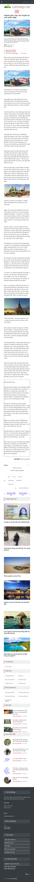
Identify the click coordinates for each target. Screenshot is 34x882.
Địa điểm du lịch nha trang (12, 863)
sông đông (18, 480)
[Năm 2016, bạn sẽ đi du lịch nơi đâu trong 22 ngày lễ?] (17, 645)
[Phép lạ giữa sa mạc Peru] (17, 565)
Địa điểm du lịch (22, 679)
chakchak (10, 484)
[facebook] (1, 2)
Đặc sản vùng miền (10, 679)
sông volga (7, 61)
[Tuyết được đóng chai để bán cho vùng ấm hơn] (17, 536)
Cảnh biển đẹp (21, 683)
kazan (12, 89)
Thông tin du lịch (9, 683)
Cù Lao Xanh (8, 666)
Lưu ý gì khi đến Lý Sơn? (20, 758)
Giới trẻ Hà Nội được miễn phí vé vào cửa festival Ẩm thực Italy (20, 712)
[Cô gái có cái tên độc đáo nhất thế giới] (17, 511)
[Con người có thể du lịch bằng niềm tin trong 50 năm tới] (17, 620)
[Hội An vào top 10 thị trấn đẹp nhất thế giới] (17, 590)
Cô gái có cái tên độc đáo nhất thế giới (23, 494)
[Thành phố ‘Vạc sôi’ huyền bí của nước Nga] (17, 28)
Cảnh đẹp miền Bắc (10, 692)
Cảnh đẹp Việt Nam (11, 50)
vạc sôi (20, 476)
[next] (11, 730)
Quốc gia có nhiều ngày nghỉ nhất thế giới (11, 494)
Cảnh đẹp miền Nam (10, 696)
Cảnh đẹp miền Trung (23, 692)
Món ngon (20, 675)
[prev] (11, 712)
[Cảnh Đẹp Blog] (17, 8)
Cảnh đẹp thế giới (9, 675)
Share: (6, 465)
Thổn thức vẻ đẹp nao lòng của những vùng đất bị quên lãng (20, 769)
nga (28, 63)
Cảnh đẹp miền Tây (23, 696)
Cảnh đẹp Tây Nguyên (8, 700)
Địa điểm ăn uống (9, 852)
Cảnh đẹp (15, 53)
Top (26, 874)
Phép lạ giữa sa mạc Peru (12, 576)
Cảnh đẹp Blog (13, 878)
